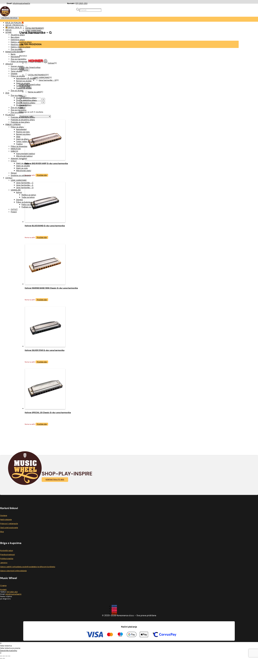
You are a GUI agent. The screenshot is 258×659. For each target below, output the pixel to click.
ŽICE (7, 93)
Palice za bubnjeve (30, 204)
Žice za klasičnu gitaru (25, 102)
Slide (18, 136)
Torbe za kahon (28, 197)
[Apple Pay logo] (144, 635)
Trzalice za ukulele (24, 88)
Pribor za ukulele (18, 76)
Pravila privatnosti (7, 554)
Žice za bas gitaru (23, 105)
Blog (2, 531)
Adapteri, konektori (19, 158)
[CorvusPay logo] (164, 635)
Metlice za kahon (29, 195)
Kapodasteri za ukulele (26, 78)
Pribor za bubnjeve (24, 202)
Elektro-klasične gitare (20, 47)
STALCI (14, 161)
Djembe (19, 199)
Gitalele (14, 73)
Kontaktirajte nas (55, 480)
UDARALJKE (16, 190)
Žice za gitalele (17, 112)
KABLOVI (14, 151)
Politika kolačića (6, 558)
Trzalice (19, 144)
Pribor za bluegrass (19, 61)
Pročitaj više (42, 237)
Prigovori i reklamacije (9, 523)
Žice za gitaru (16, 49)
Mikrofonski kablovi (24, 156)
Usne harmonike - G (24, 187)
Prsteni (14, 212)
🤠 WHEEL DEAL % (13, 27)
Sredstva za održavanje (21, 175)
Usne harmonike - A (24, 185)
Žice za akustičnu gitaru (26, 98)
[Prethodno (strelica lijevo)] (1, 658)
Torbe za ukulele (23, 85)
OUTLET (14, 209)
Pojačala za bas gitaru (20, 122)
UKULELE (9, 64)
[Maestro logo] (120, 635)
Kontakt (3, 589)
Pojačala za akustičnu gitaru (23, 119)
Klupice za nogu (23, 132)
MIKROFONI (16, 149)
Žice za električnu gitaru (26, 100)
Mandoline (15, 56)
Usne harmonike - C (24, 182)
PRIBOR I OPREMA (13, 124)
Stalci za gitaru (22, 139)
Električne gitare (18, 39)
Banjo (13, 54)
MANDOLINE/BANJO (14, 52)
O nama (3, 585)
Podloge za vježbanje (31, 207)
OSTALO (8, 178)
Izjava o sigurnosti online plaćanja (13, 571)
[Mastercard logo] (110, 635)
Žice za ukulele (17, 90)
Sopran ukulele (17, 66)
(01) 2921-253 (81, 3)
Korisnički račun (6, 550)
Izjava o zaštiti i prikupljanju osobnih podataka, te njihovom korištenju (27, 567)
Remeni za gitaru (23, 134)
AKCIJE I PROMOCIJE (14, 25)
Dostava (3, 515)
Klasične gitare (17, 44)
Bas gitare (15, 37)
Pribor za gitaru (17, 127)
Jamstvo (3, 562)
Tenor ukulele (16, 71)
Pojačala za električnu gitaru (23, 117)
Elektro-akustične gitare (21, 42)
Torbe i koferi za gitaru (25, 141)
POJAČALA (10, 115)
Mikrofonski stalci (23, 170)
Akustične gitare (18, 35)
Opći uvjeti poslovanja (9, 527)
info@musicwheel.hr (21, 3)
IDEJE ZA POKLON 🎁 (14, 22)
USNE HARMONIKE (19, 180)
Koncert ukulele (17, 68)
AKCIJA (8, 30)
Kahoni (19, 192)
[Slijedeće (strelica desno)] (4, 658)
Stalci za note (22, 168)
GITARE (8, 32)
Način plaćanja (6, 519)
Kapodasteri (21, 129)
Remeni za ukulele (23, 81)
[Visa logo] (94, 635)
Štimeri (14, 173)
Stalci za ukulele (23, 83)
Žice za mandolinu (18, 59)
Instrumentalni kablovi (25, 153)
